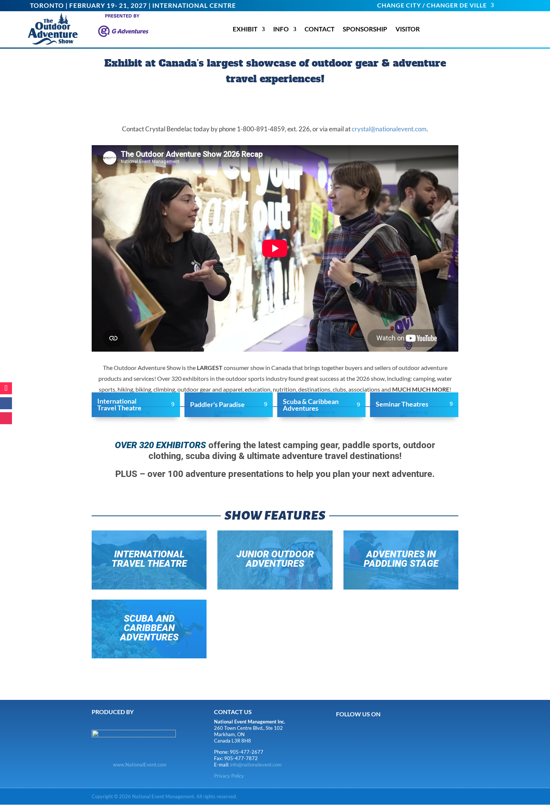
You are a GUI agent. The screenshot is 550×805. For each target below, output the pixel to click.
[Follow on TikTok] (6, 388)
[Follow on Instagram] (6, 418)
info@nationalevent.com (256, 765)
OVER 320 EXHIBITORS (160, 445)
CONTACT (319, 29)
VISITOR (407, 29)
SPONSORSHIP (365, 29)
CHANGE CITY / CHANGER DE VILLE (432, 6)
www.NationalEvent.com (139, 765)
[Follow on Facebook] (6, 403)
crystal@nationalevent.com (389, 129)
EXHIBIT (245, 29)
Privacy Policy (229, 776)
